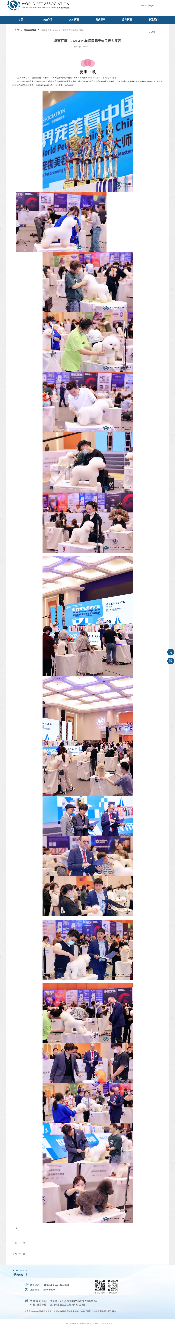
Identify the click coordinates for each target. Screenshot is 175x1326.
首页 (17, 30)
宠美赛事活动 (30, 30)
